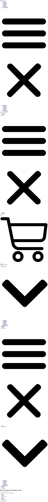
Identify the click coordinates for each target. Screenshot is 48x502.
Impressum (3, 494)
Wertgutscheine (5, 6)
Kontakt (2, 327)
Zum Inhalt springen (2, 0)
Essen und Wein (5, 4)
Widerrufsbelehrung (4, 496)
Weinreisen (4, 5)
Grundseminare (5, 2)
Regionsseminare (5, 106)
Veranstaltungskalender (5, 110)
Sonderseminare (5, 108)
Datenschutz (3, 498)
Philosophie (3, 114)
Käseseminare (4, 3)
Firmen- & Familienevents (5, 7)
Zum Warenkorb (3, 328)
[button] (24, 56)
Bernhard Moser (3, 212)
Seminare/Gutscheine (4, 1)
